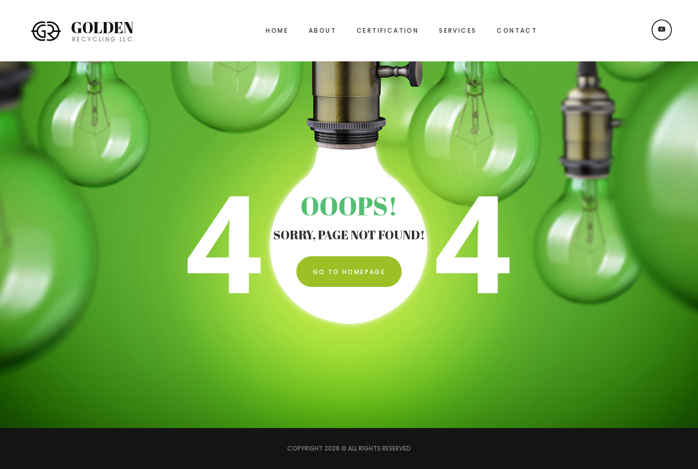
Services (457, 30)
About (322, 30)
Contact (517, 30)
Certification (387, 30)
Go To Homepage (349, 271)
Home (277, 30)
